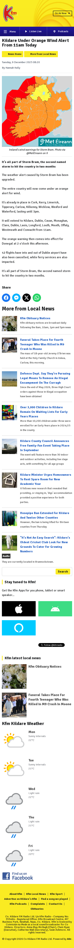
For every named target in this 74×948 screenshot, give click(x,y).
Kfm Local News (36, 894)
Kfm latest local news (23, 658)
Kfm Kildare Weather (23, 723)
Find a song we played (54, 899)
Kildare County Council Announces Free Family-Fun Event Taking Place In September (44, 445)
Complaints (38, 903)
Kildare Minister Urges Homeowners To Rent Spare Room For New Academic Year (45, 479)
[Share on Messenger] (16, 298)
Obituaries (37, 908)
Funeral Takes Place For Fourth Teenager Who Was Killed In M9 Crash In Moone (42, 344)
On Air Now (60, 13)
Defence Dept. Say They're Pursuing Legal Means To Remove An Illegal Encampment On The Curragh (45, 378)
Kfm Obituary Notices (35, 318)
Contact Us (55, 903)
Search (63, 571)
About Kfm (15, 894)
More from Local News (43, 54)
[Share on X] (26, 298)
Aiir (69, 939)
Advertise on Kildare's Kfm (20, 899)
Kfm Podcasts (18, 903)
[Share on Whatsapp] (37, 298)
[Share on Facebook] (6, 298)
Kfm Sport (56, 894)
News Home (14, 54)
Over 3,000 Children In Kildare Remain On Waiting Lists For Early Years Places (44, 411)
